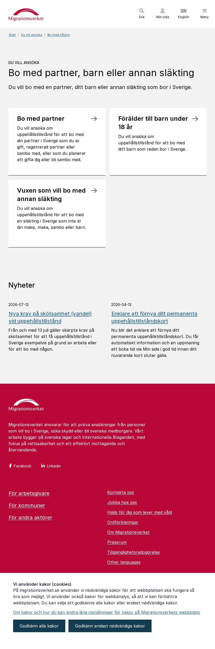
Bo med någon (58, 35)
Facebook (22, 466)
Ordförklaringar (122, 522)
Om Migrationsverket (128, 532)
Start (12, 35)
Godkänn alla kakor (39, 626)
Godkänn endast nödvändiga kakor (110, 626)
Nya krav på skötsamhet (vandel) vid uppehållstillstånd (50, 317)
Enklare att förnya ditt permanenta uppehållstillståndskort (154, 317)
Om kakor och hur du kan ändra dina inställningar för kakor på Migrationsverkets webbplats (106, 612)
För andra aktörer (30, 517)
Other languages (124, 562)
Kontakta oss (120, 492)
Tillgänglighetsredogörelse (133, 552)
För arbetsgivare (29, 493)
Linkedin (54, 466)
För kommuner (27, 505)
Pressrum (117, 542)
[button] (141, 13)
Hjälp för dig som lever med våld (139, 512)
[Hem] (26, 405)
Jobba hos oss (122, 502)
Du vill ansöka (31, 35)
